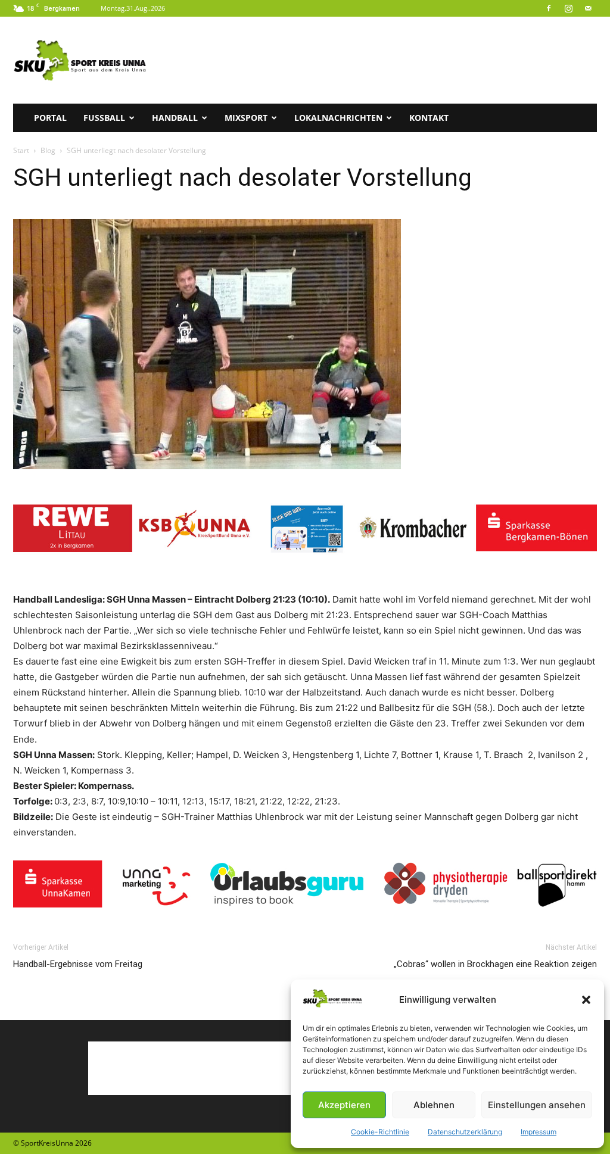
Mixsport (246, 117)
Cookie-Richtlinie (380, 1131)
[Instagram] (568, 8)
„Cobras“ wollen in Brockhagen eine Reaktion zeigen (495, 964)
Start (21, 150)
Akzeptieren (344, 1105)
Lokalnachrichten (338, 117)
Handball (175, 117)
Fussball (104, 117)
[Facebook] (549, 8)
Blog (48, 150)
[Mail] (588, 8)
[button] (586, 1000)
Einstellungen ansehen (537, 1105)
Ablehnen (434, 1105)
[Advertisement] (380, 60)
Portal (50, 117)
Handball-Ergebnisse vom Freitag (77, 964)
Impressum (538, 1131)
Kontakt (429, 117)
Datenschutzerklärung (465, 1131)
